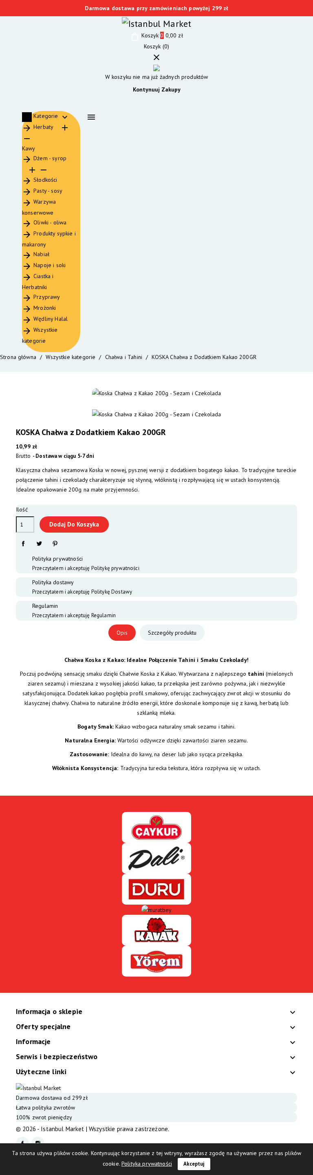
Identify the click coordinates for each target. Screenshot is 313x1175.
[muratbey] (156, 909)
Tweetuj (39, 544)
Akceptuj (194, 1163)
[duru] (156, 888)
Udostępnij (23, 544)
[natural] (156, 929)
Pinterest (55, 544)
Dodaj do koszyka (74, 524)
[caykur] (156, 826)
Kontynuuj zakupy (157, 89)
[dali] (156, 857)
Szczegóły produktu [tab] (172, 632)
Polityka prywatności (146, 1163)
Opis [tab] (122, 632)
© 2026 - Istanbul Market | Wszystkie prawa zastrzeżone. (92, 1129)
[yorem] (156, 960)
